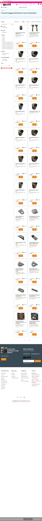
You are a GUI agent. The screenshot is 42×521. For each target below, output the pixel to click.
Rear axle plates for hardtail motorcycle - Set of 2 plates (21, 322)
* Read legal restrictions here (27, 363)
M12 (3, 40)
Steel (4, 54)
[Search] (31, 4)
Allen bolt (4, 32)
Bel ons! (3, 359)
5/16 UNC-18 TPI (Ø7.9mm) (7, 44)
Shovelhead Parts (24, 376)
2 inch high (4, 60)
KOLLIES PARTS (4, 27)
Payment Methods (4, 376)
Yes (25, 519)
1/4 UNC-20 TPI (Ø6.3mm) (7, 42)
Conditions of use (4, 382)
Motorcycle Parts (24, 373)
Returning (3, 379)
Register (12, 373)
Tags (3, 10)
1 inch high (4, 59)
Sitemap (2, 388)
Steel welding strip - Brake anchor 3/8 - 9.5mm (20, 270)
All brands (4, 26)
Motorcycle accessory (25, 377)
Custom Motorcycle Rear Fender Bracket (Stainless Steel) (34, 322)
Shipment (3, 377)
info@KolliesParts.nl (35, 353)
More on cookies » (37, 519)
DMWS (24, 400)
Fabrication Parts (24, 374)
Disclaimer (3, 385)
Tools (22, 379)
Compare (18, 42)
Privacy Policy (3, 384)
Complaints (3, 387)
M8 (3, 38)
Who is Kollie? (3, 373)
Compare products (14, 377)
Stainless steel (5, 53)
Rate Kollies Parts (4, 381)
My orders (13, 374)
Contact (2, 374)
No (30, 519)
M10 (3, 39)
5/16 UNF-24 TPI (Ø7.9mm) (7, 46)
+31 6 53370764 (26, 353)
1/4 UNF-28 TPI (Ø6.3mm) (7, 43)
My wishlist (13, 376)
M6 (3, 36)
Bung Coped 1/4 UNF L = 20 (34, 111)
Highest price (38, 21)
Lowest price (33, 21)
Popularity (28, 21)
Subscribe (38, 361)
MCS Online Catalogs (25, 381)
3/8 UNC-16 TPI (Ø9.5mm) (7, 47)
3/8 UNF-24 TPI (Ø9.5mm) (7, 48)
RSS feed (28, 400)
